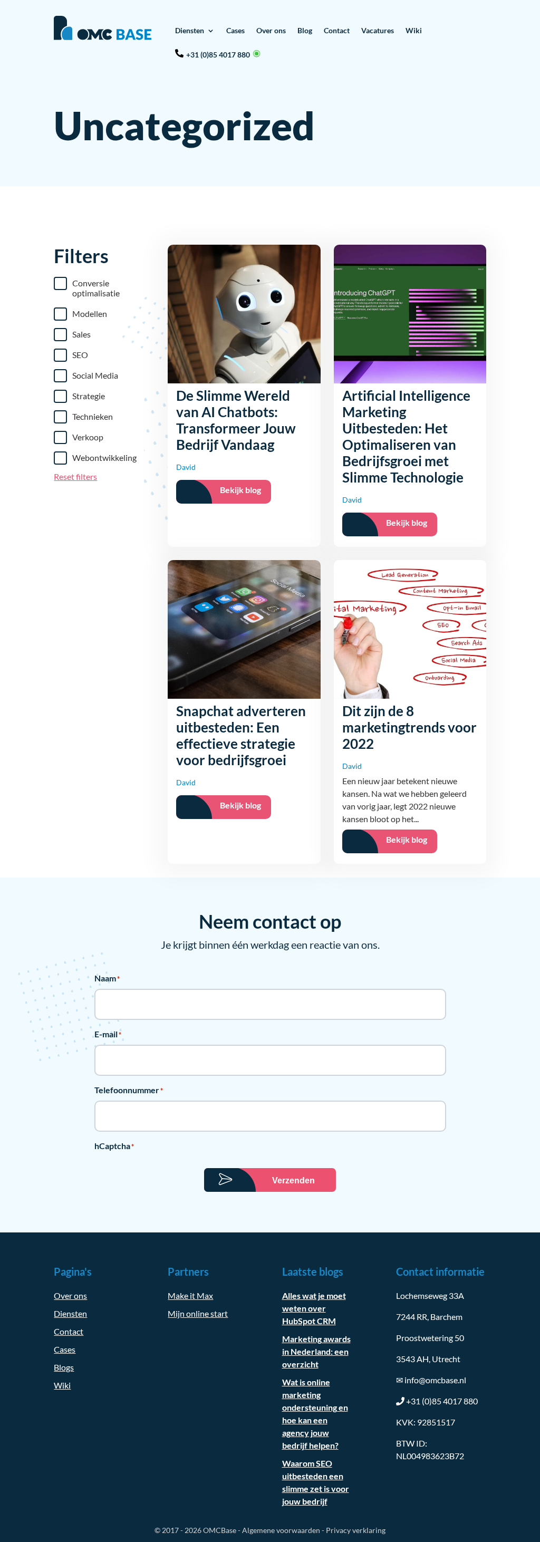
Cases (235, 30)
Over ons (271, 30)
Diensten (189, 30)
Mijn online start (198, 1313)
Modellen (89, 314)
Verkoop (87, 437)
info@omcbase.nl (431, 1380)
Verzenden (293, 1180)
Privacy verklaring (355, 1530)
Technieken (92, 416)
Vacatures (377, 30)
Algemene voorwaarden (281, 1530)
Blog (304, 30)
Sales (81, 334)
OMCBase (219, 1530)
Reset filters (75, 476)
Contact (337, 30)
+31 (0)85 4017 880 (218, 54)
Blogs (64, 1367)
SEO (80, 355)
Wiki (414, 30)
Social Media (95, 375)
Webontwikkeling (104, 457)
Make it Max (190, 1295)
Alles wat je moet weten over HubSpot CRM (314, 1308)
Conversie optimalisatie (96, 288)
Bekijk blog (240, 490)
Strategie (88, 396)
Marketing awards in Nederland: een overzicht (316, 1351)
